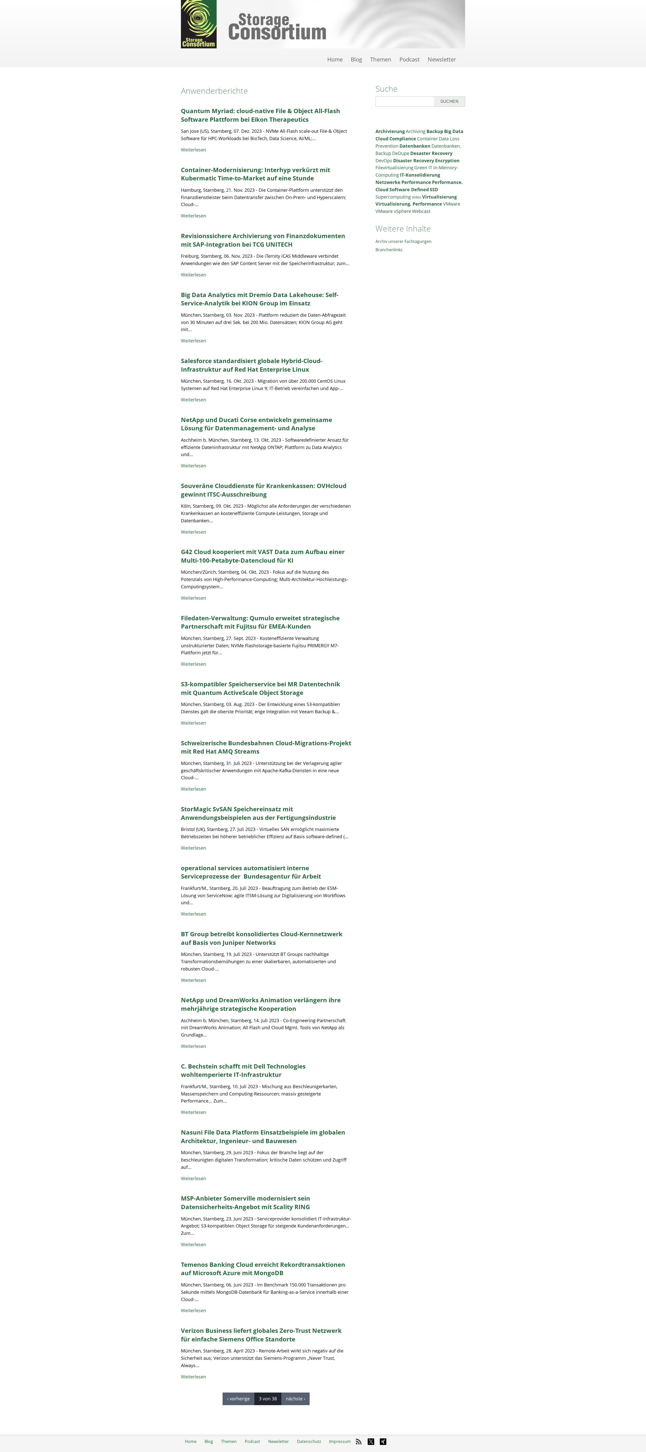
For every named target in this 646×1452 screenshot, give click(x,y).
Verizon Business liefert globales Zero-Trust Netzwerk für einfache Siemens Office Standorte (261, 1334)
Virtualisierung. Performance (408, 204)
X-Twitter (371, 1441)
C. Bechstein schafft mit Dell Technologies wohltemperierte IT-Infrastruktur (243, 1070)
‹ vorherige (238, 1399)
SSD (434, 189)
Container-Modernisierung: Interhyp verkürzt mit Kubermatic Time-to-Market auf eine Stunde (255, 174)
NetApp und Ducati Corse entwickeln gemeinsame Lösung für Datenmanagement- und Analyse (256, 423)
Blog (356, 59)
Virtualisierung (439, 197)
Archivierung (390, 131)
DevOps (383, 160)
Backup (434, 131)
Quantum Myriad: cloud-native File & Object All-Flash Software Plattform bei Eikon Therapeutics (260, 115)
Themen (380, 59)
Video (416, 197)
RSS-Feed (359, 1441)
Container (427, 139)
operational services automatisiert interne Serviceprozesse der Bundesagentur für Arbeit (251, 872)
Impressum (340, 1441)
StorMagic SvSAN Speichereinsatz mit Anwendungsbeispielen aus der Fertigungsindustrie (258, 813)
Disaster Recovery (413, 160)
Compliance (402, 139)
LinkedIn (395, 1441)
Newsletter (442, 59)
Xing (383, 1441)
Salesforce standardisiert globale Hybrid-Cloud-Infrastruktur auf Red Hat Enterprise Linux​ (251, 365)
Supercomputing (393, 197)
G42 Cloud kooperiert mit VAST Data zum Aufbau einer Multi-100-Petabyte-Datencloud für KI (263, 555)
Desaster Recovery (431, 153)
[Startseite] (323, 24)
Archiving (415, 131)
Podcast (409, 59)
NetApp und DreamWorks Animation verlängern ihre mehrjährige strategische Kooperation (261, 1004)
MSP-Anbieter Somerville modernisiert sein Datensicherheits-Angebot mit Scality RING (245, 1202)
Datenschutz (309, 1441)
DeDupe (400, 153)
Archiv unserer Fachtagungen (403, 241)
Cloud (381, 139)
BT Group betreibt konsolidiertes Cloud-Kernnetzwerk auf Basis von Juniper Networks (261, 938)
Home (335, 59)
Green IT (423, 168)
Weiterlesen (193, 150)
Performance (416, 182)
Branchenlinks (388, 249)
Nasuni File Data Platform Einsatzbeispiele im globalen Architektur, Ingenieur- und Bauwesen (263, 1136)
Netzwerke (387, 182)
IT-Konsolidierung (420, 175)
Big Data (453, 131)
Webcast (421, 211)
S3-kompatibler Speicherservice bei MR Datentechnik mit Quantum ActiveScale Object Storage (260, 688)
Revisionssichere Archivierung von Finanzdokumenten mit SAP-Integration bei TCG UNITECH (263, 240)
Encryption (447, 160)
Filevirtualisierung (394, 168)
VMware (451, 204)
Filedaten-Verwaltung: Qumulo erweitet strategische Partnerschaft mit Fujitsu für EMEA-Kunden (260, 622)
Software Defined (409, 189)
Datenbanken (414, 146)
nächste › (295, 1399)
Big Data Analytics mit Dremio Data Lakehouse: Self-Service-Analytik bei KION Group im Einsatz (259, 299)
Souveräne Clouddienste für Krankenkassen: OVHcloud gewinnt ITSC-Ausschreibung (263, 489)
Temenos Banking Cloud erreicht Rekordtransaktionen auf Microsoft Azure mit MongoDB (263, 1268)
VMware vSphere (393, 211)
